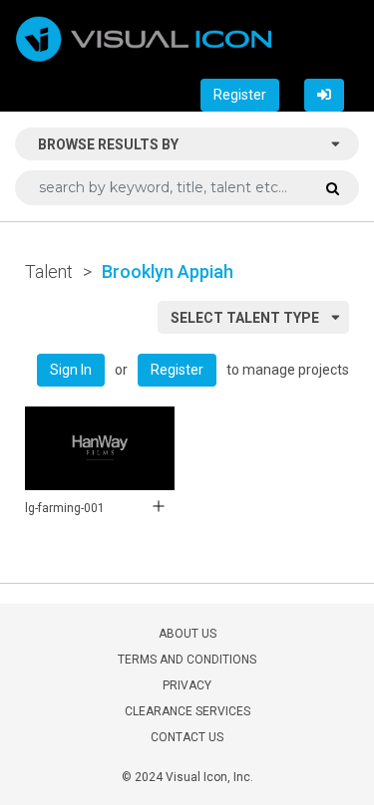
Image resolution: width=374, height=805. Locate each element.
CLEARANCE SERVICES (187, 711)
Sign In (71, 370)
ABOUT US (187, 634)
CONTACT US (187, 737)
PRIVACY (187, 685)
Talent (49, 271)
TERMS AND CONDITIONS (187, 660)
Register (239, 95)
